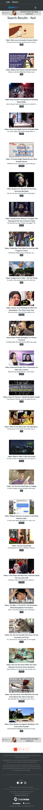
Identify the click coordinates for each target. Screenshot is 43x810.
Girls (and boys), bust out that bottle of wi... (21, 312)
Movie (21, 106)
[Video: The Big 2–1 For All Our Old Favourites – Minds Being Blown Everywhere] (21, 603)
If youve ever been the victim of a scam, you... (21, 520)
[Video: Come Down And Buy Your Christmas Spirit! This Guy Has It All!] (21, 573)
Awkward (21, 165)
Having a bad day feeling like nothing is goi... (21, 72)
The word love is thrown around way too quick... (21, 42)
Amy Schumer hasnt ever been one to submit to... (21, 104)
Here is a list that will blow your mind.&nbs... (21, 610)
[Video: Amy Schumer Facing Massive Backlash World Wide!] (21, 97)
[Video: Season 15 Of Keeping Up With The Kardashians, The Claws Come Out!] (21, 305)
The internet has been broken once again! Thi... (21, 223)
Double (21, 133)
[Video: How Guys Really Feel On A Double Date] (21, 127)
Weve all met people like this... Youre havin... (21, 372)
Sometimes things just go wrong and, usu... (21, 253)
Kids (21, 730)
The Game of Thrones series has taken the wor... (21, 399)
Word (21, 44)
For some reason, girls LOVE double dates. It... (22, 131)
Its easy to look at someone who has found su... (21, 458)
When (21, 550)
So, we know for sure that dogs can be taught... (21, 639)
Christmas (21, 582)
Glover (21, 225)
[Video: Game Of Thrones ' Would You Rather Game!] (21, 394)
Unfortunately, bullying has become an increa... (21, 728)
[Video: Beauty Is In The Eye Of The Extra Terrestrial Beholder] (21, 186)
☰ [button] (35, 8)
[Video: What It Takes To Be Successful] (21, 454)
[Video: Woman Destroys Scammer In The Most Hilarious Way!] (21, 513)
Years (21, 612)
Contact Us (25, 787)
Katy (21, 255)
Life (21, 431)
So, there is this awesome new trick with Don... (21, 280)
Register (15, 2)
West (21, 344)
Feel (21, 74)
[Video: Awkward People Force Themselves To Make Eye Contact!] (21, 365)
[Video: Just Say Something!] (21, 543)
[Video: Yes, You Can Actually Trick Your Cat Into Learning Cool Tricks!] (21, 632)
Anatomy (21, 671)
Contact (21, 374)
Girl (21, 490)
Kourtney (21, 314)
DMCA (31, 787)
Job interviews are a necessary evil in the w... (21, 699)
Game (21, 401)
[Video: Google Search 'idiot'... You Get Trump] (21, 276)
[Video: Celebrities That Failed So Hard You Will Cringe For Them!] (21, 246)
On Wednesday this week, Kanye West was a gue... (21, 342)
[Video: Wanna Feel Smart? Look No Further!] (21, 67)
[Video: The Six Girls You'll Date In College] (21, 484)
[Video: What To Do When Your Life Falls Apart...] (21, 424)
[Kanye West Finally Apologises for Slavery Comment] (21, 335)
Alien (21, 195)
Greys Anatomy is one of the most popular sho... (21, 669)
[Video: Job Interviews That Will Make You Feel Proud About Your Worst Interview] (21, 692)
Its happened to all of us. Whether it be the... (21, 548)
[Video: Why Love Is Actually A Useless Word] (21, 38)
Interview (21, 701)
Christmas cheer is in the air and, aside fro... (21, 580)
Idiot (21, 282)
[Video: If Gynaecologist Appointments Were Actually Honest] (21, 157)
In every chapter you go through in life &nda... (21, 488)
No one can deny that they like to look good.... (21, 193)
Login (8, 2)
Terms (20, 787)
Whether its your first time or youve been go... (21, 163)
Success (21, 460)
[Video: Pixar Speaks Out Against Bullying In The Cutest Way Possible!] (21, 722)
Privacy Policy (14, 787)
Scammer (21, 522)
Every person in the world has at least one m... (21, 429)
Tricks (21, 641)
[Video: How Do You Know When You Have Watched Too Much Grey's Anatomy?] (21, 662)
